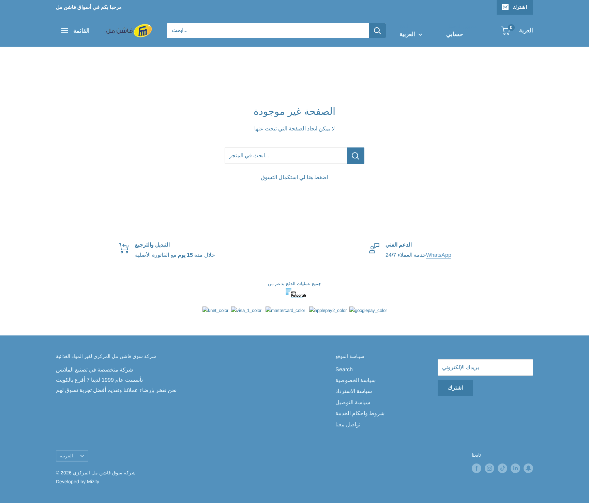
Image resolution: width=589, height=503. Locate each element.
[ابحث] (377, 30)
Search (344, 369)
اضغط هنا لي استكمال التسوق (294, 177)
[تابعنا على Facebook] (476, 468)
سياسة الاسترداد (353, 391)
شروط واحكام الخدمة (359, 413)
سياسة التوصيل (352, 402)
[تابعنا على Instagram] (489, 468)
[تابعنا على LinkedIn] (515, 468)
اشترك (520, 7)
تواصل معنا (347, 424)
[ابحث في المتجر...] (355, 155)
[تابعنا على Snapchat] (528, 468)
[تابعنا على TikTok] (502, 468)
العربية (66, 455)
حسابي (454, 34)
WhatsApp (438, 255)
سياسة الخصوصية (355, 380)
